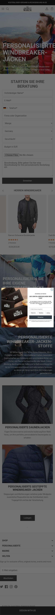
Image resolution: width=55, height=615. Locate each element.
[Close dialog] (52, 289)
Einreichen (40, 317)
